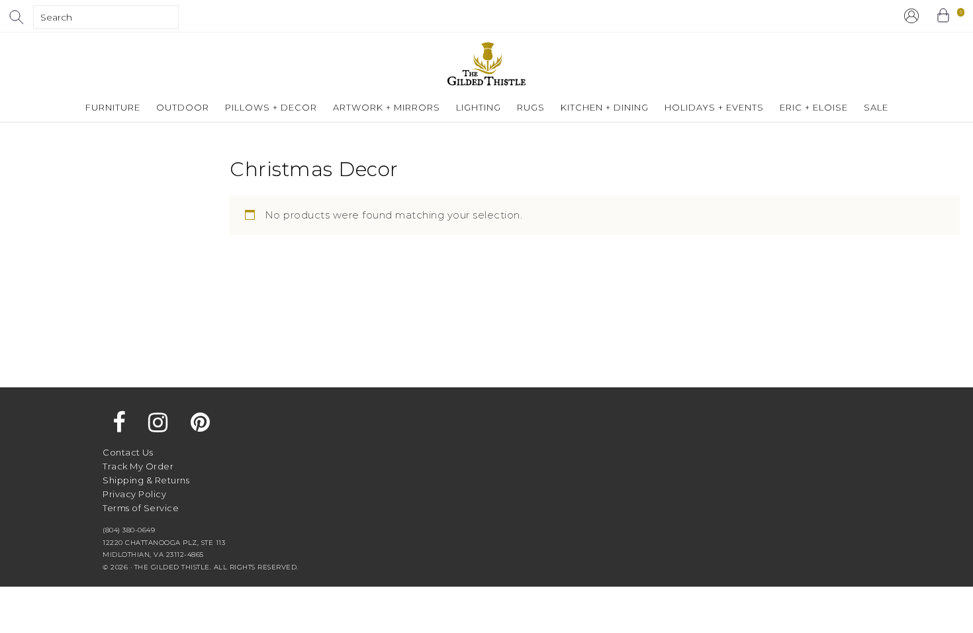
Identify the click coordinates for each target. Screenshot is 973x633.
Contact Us (128, 452)
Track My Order (138, 466)
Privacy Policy (134, 494)
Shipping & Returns (146, 480)
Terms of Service (141, 508)
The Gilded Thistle (486, 63)
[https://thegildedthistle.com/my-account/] (911, 16)
